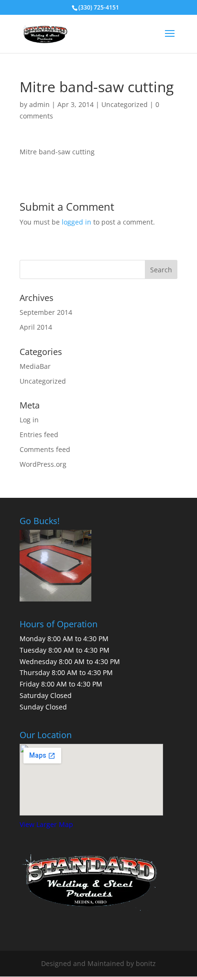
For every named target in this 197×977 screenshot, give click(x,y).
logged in (76, 221)
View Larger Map (46, 824)
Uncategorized (124, 104)
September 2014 (46, 312)
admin (39, 104)
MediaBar (35, 366)
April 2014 (36, 327)
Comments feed (45, 449)
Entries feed (39, 434)
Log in (29, 419)
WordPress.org (43, 464)
